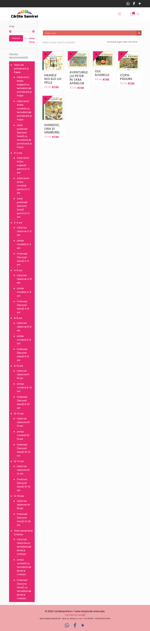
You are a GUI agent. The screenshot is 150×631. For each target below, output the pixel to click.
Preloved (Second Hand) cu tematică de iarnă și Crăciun (24, 589)
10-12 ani (18, 413)
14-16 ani (19, 496)
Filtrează (16, 38)
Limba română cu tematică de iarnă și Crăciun (24, 567)
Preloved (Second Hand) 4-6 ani (23, 307)
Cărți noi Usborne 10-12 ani (24, 422)
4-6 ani (18, 270)
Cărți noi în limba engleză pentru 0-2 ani (23, 165)
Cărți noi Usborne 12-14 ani (24, 470)
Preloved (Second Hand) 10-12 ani (23, 450)
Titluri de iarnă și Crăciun (23, 532)
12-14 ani (19, 461)
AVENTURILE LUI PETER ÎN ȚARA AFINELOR (79, 77)
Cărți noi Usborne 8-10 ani (23, 374)
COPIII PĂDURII (126, 77)
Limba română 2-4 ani (24, 244)
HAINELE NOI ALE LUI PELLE (52, 79)
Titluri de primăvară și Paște (21, 68)
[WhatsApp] (128, 3)
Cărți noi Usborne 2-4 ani (24, 231)
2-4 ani (18, 222)
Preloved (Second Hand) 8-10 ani (23, 402)
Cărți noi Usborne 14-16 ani (24, 504)
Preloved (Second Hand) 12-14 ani (23, 485)
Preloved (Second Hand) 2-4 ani (23, 259)
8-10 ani (18, 366)
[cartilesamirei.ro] (24, 14)
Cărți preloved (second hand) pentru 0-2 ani (23, 208)
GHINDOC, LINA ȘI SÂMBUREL (52, 128)
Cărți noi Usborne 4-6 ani (24, 279)
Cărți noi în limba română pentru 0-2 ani (23, 186)
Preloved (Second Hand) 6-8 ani (23, 354)
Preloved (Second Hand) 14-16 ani (23, 519)
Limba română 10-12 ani (23, 435)
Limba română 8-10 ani (24, 387)
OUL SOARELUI (102, 73)
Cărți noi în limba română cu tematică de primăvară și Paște (24, 110)
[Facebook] (134, 3)
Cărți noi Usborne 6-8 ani (24, 326)
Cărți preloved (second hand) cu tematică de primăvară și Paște (24, 136)
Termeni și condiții (75, 615)
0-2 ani (18, 153)
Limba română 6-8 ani (24, 339)
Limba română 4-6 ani (24, 292)
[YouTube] (140, 3)
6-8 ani (18, 318)
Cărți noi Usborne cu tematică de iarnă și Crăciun (24, 547)
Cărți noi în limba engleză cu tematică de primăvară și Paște (24, 86)
